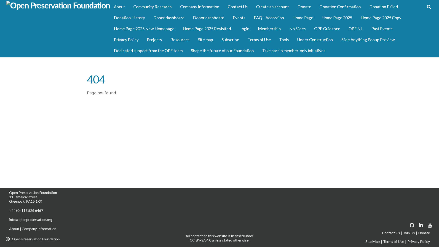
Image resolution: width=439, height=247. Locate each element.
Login (244, 28)
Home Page (302, 17)
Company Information (199, 6)
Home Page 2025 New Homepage (144, 28)
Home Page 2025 (336, 17)
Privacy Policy (126, 39)
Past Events (382, 28)
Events (239, 17)
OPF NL (355, 28)
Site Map (373, 241)
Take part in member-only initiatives (293, 50)
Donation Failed (383, 6)
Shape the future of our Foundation (222, 50)
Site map (205, 39)
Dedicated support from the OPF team (148, 50)
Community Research (152, 6)
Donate (304, 6)
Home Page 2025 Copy (381, 17)
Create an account (272, 6)
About (119, 6)
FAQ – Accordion (269, 17)
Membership (269, 28)
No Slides (297, 28)
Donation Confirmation (340, 6)
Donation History (129, 17)
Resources (180, 39)
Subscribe (230, 39)
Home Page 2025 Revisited (207, 28)
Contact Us (238, 6)
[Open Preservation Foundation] (58, 6)
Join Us (409, 233)
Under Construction (315, 39)
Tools (284, 39)
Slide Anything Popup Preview (368, 39)
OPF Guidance (327, 28)
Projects (154, 39)
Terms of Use (259, 39)
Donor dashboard (169, 17)
